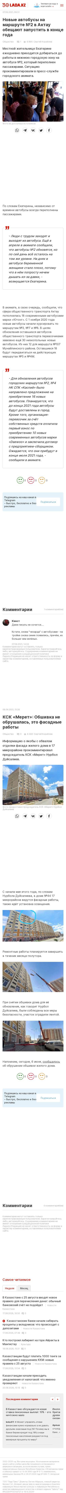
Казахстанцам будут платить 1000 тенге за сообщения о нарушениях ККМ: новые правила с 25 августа (32, 1359)
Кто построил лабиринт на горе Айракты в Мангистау (31, 1342)
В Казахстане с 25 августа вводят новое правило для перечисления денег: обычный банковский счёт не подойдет (32, 1303)
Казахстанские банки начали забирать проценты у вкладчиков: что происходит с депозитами (31, 1324)
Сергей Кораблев (43, 41)
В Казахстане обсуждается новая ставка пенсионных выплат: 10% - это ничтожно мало (28, 1412)
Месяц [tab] (24, 1288)
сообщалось (51, 1061)
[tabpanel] (33, 1342)
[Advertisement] (33, 167)
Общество (8, 42)
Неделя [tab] (9, 1288)
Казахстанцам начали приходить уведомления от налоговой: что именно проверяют (29, 1379)
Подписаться (48, 501)
